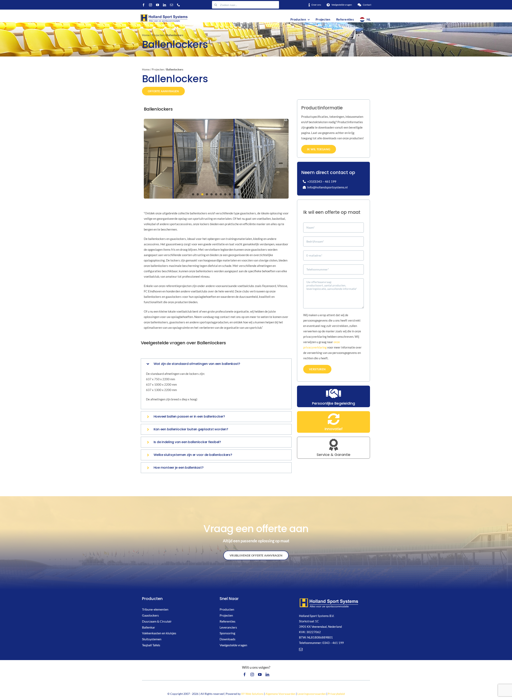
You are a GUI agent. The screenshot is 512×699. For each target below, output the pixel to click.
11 (239, 194)
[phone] (178, 4)
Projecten (158, 35)
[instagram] (150, 4)
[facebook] (143, 4)
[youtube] (157, 4)
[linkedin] (164, 4)
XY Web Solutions (252, 693)
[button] (216, 364)
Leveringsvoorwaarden (311, 693)
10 (234, 194)
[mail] (171, 4)
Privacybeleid (336, 693)
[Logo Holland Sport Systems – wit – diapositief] (329, 599)
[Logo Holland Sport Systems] (164, 15)
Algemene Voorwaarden (280, 693)
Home (146, 35)
